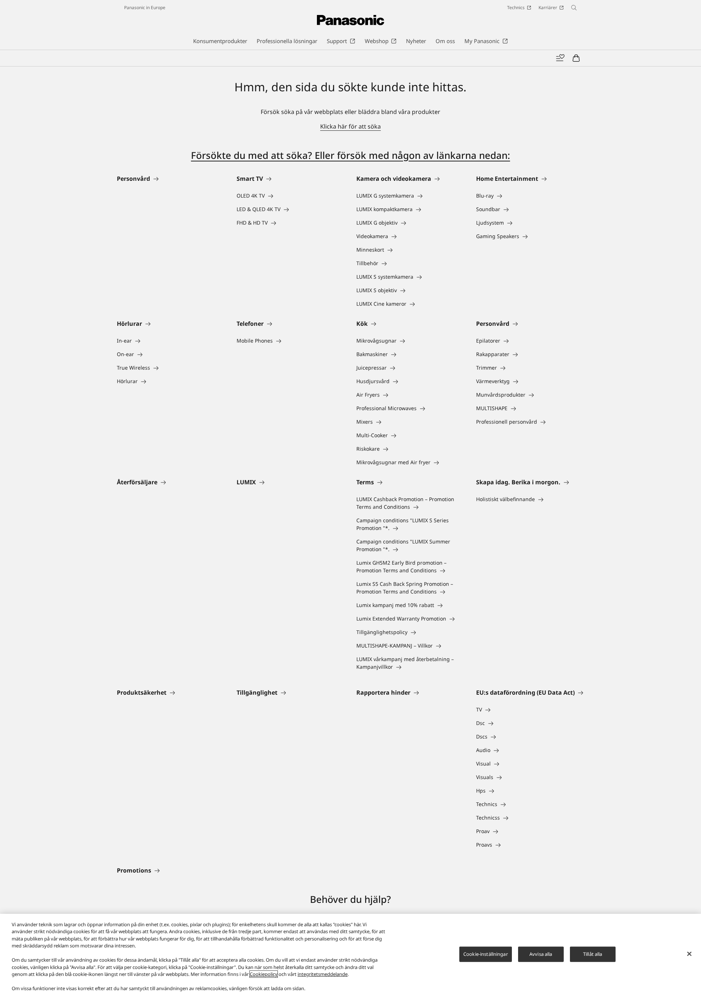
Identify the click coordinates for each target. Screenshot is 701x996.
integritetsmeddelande (323, 974)
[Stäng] (689, 954)
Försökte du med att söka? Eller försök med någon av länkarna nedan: (350, 155)
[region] (350, 955)
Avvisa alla (540, 954)
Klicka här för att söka (350, 126)
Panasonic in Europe (144, 7)
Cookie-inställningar (485, 954)
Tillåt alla (592, 954)
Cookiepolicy (263, 974)
